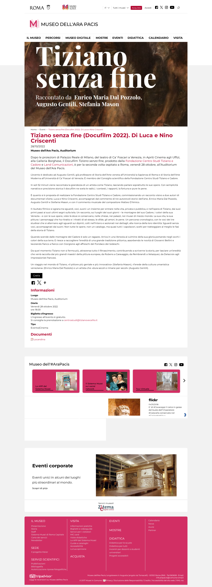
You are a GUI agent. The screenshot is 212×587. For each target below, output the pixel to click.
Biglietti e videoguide (81, 529)
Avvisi (151, 527)
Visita (178, 38)
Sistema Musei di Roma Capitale (47, 534)
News (151, 523)
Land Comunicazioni (58, 164)
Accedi (148, 8)
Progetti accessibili (118, 555)
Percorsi (52, 38)
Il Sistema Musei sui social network (94, 386)
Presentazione (38, 526)
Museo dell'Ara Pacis (69, 24)
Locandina (39, 339)
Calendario (159, 38)
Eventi (117, 38)
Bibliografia (37, 566)
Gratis (36, 275)
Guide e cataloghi (79, 543)
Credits (147, 580)
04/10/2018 (165, 410)
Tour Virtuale (142, 389)
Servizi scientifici (45, 559)
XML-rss (180, 580)
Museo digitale (78, 38)
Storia (34, 529)
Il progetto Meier (39, 552)
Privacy (109, 580)
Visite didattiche (78, 537)
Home (34, 129)
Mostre (102, 38)
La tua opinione (78, 549)
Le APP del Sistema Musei (43, 387)
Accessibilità (76, 546)
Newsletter (36, 540)
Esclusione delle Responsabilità (128, 580)
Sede (35, 547)
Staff (33, 532)
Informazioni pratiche (81, 526)
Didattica (136, 38)
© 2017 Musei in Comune (90, 580)
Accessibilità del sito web (163, 580)
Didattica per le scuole (120, 543)
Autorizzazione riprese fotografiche (48, 569)
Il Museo (34, 38)
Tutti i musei (119, 8)
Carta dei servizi (39, 537)
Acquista (136, 8)
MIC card (74, 534)
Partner (152, 530)
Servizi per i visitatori (80, 532)
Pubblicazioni (38, 563)
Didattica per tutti (118, 546)
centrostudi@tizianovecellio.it (80, 320)
